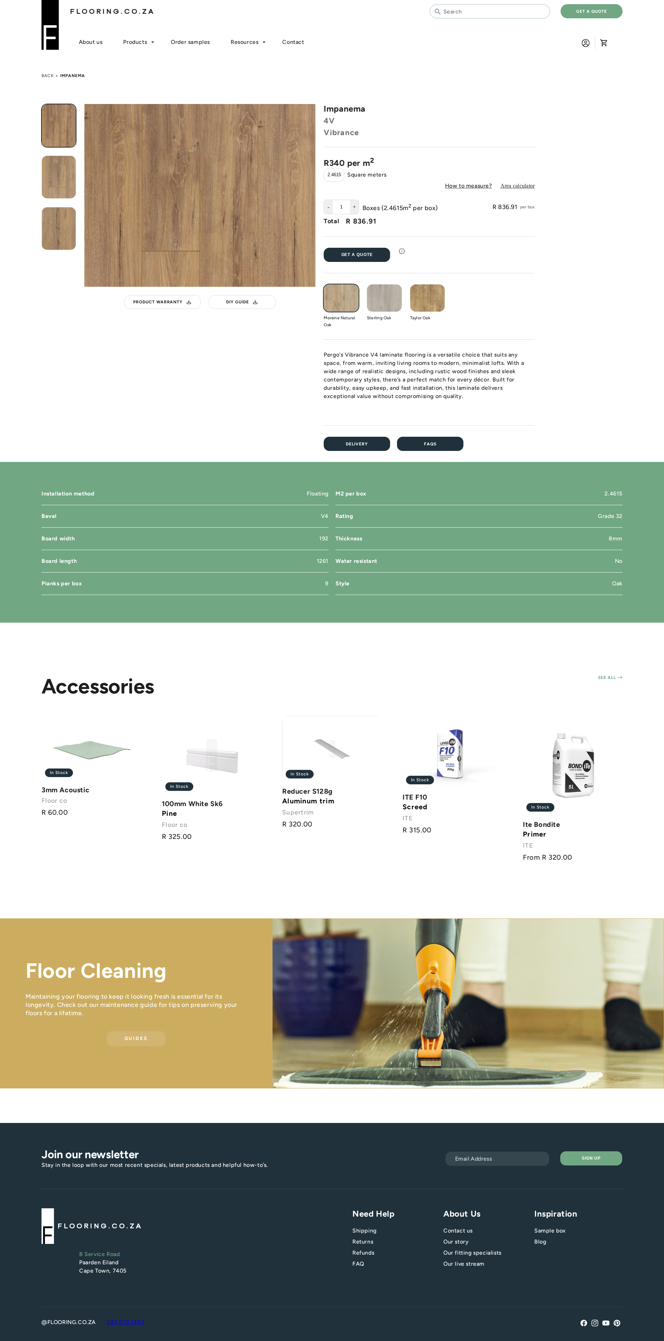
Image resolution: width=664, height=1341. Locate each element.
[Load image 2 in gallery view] (59, 177)
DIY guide (237, 302)
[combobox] (490, 11)
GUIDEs (136, 1039)
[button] (603, 42)
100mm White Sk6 (192, 804)
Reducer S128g (307, 791)
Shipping (364, 1230)
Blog (540, 1241)
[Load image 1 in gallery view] (59, 125)
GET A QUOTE (591, 11)
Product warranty (158, 302)
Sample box (550, 1230)
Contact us (458, 1230)
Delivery (357, 444)
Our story (456, 1241)
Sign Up (591, 1158)
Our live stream (464, 1263)
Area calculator (517, 186)
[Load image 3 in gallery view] (59, 228)
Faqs (430, 444)
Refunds (363, 1252)
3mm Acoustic (65, 790)
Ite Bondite (541, 824)
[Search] (437, 11)
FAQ (358, 1263)
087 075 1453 (125, 1322)
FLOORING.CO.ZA (112, 11)
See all (607, 677)
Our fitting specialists (472, 1252)
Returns (362, 1241)
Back (48, 75)
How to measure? (468, 185)
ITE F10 (415, 797)
